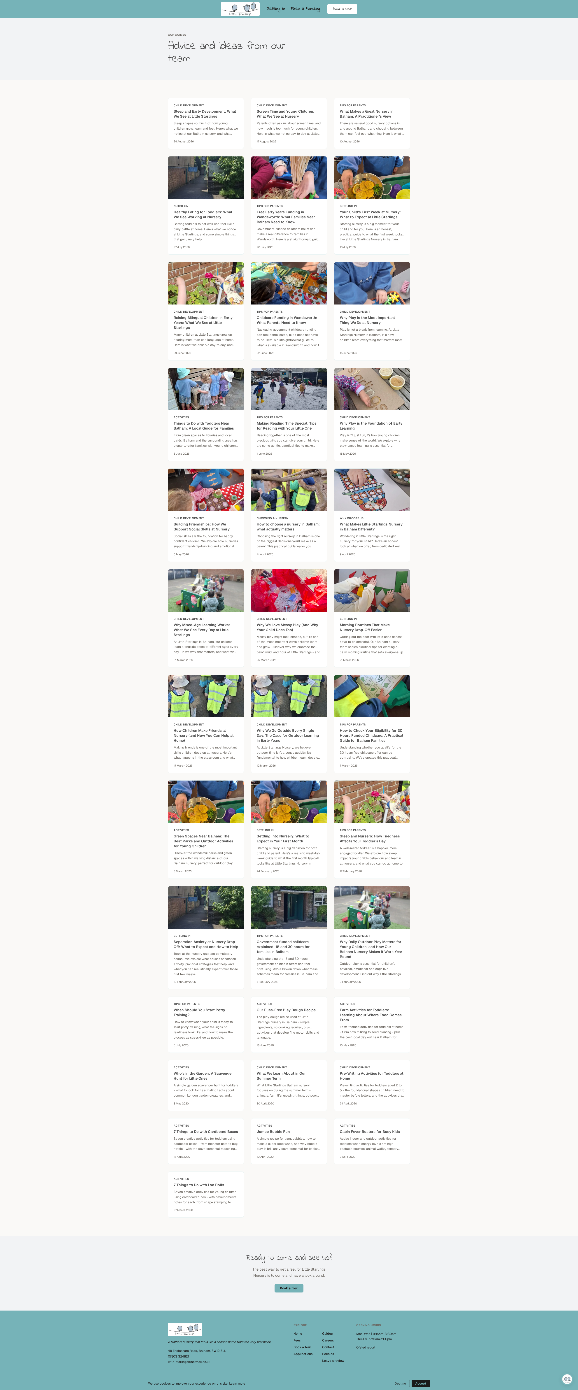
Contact (328, 1347)
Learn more (237, 1383)
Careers (328, 1340)
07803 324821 (178, 1356)
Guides (327, 1334)
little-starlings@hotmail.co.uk (189, 1362)
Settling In (276, 9)
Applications (303, 1354)
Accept (420, 1383)
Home (298, 1334)
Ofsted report (365, 1347)
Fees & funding (305, 9)
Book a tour (342, 9)
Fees (297, 1340)
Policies (328, 1354)
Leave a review (333, 1361)
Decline (400, 1383)
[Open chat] (567, 1379)
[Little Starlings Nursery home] (240, 9)
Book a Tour (302, 1347)
